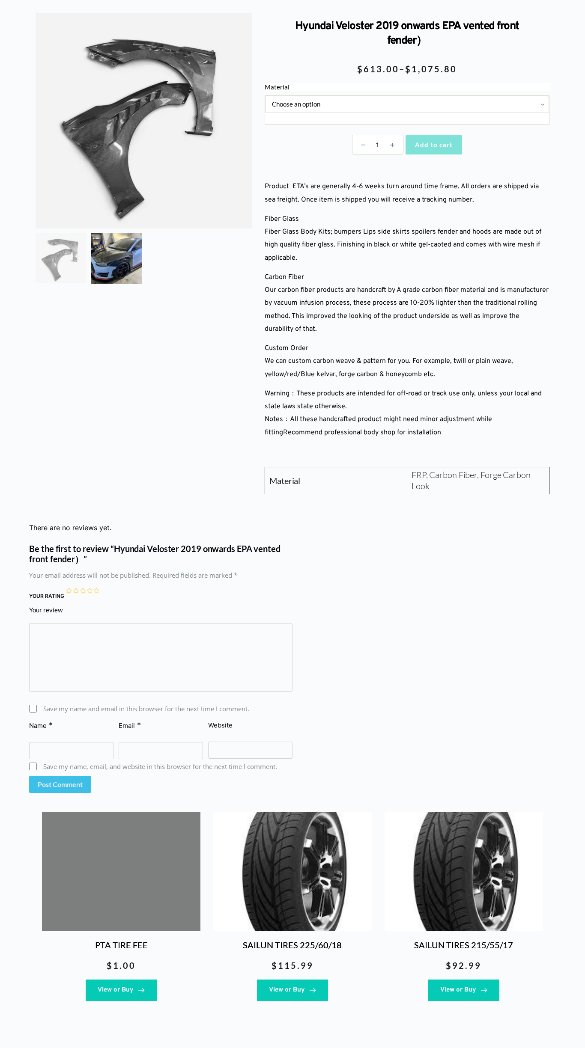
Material (277, 87)
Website (220, 725)
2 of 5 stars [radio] (76, 591)
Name (41, 725)
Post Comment (60, 784)
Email (130, 725)
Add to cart (434, 144)
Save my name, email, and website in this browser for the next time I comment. (160, 766)
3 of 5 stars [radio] (83, 591)
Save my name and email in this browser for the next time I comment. (146, 708)
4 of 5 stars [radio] (90, 591)
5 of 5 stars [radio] (96, 591)
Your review (46, 610)
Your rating (46, 596)
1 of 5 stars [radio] (69, 591)
